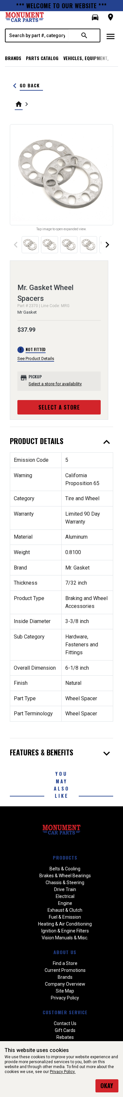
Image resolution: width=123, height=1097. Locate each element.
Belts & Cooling (65, 868)
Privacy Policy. (62, 1071)
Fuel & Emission (65, 917)
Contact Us (65, 1023)
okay (106, 1085)
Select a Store (59, 407)
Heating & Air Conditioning (65, 924)
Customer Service (65, 1012)
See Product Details (35, 358)
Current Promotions (65, 970)
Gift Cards (65, 1030)
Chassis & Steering (65, 882)
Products (65, 857)
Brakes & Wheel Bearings (65, 875)
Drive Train (65, 889)
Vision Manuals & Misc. (65, 937)
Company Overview (65, 984)
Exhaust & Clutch (65, 910)
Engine (65, 903)
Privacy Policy (65, 997)
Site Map (65, 991)
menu (110, 36)
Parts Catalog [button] (42, 58)
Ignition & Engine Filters (65, 930)
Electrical (65, 896)
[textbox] (37, 35)
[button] (95, 17)
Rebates (65, 1037)
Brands (13, 58)
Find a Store (65, 963)
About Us (64, 952)
